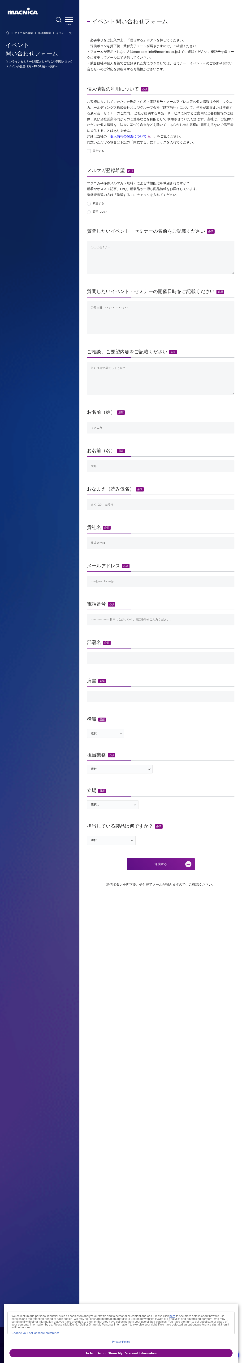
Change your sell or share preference (36, 1333)
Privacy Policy (121, 1341)
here (172, 1316)
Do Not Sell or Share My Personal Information (121, 1353)
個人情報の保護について (128, 136)
